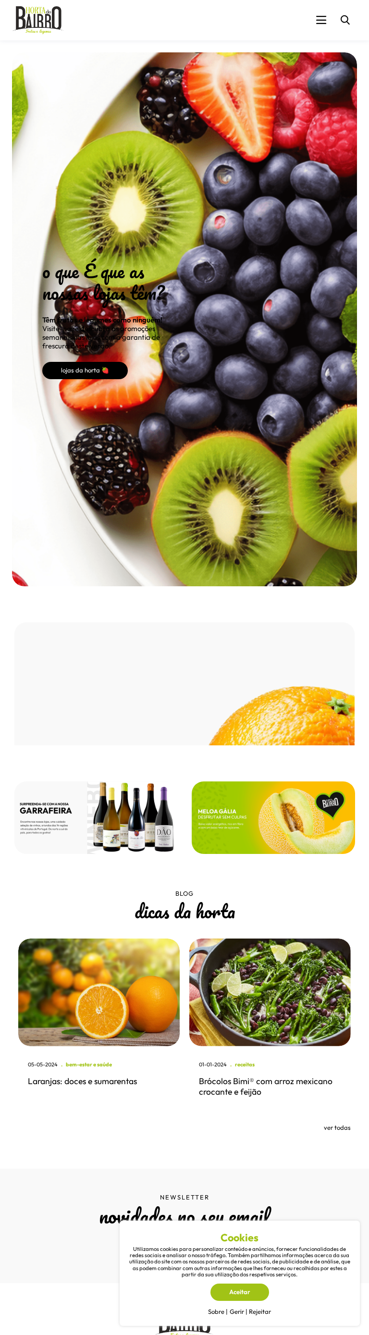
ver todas (337, 1127)
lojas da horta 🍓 (85, 370)
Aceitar (239, 1292)
